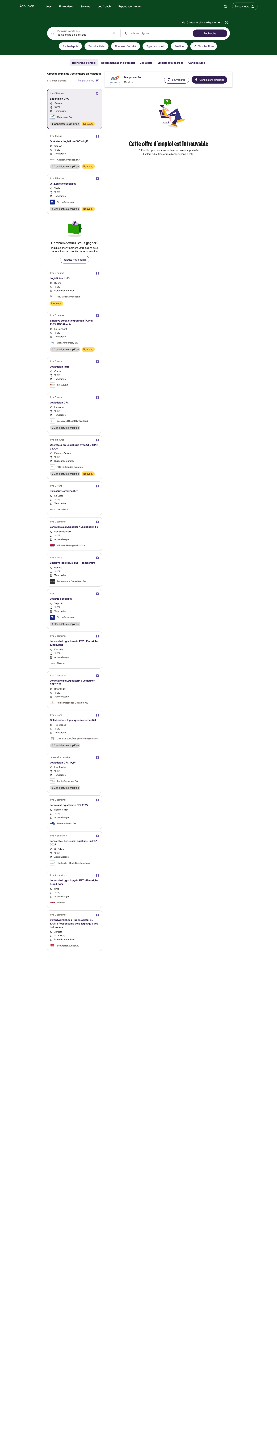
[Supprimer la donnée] (114, 33)
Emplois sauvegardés (170, 62)
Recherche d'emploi (84, 62)
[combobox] (84, 33)
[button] (201, 22)
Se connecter (242, 6)
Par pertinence (86, 80)
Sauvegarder (179, 79)
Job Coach (104, 6)
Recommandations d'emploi (118, 62)
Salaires (85, 6)
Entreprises (66, 6)
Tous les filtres (206, 46)
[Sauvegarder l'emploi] (97, 94)
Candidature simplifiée (211, 79)
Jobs (48, 6)
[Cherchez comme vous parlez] (226, 22)
